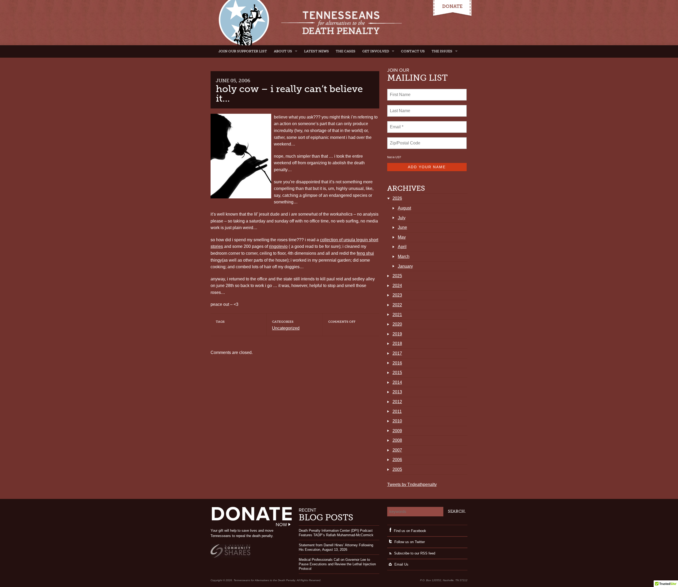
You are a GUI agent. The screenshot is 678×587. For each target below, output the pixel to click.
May (402, 237)
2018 (397, 343)
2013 (397, 392)
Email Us (401, 564)
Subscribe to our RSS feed (414, 553)
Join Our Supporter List (242, 51)
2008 (397, 440)
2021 (397, 314)
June (402, 227)
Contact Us (413, 51)
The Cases (345, 51)
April (402, 246)
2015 (397, 372)
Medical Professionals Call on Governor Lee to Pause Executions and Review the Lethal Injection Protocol (337, 564)
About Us (283, 51)
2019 (397, 334)
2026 (397, 198)
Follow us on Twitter (409, 542)
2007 (397, 450)
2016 (397, 363)
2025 (397, 276)
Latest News (316, 51)
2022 (397, 305)
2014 (397, 382)
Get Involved (375, 51)
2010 (397, 421)
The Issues (442, 51)
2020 (397, 324)
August (404, 208)
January (405, 266)
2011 (397, 411)
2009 (397, 431)
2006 (397, 459)
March (403, 256)
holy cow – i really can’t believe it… (289, 93)
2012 (397, 401)
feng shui (365, 253)
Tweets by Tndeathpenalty (412, 484)
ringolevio (278, 246)
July (401, 218)
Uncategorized (286, 328)
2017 (397, 353)
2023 (397, 295)
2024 (397, 285)
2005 (397, 469)
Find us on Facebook (410, 531)
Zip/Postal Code (404, 140)
